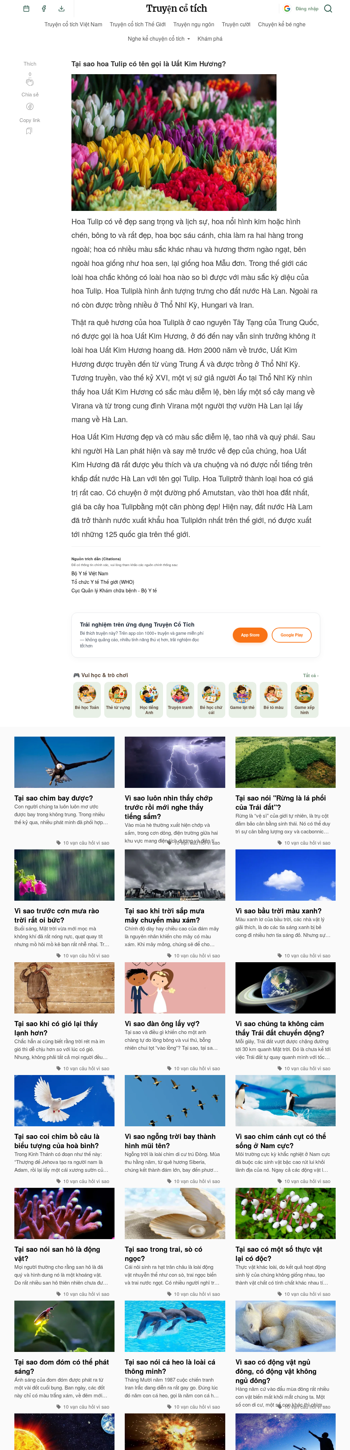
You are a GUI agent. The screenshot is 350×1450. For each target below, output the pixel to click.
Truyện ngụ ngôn (193, 24)
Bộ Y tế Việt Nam (89, 573)
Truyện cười (236, 24)
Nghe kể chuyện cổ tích (156, 38)
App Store (250, 635)
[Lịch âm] (26, 8)
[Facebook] (43, 8)
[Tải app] (61, 8)
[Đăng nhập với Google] (287, 8)
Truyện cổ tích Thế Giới (138, 24)
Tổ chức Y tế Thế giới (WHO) (102, 581)
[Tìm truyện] (328, 8)
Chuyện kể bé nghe (282, 24)
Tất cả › (311, 675)
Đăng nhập (307, 8)
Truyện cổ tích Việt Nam (73, 24)
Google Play (292, 635)
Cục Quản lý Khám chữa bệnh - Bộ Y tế (114, 590)
